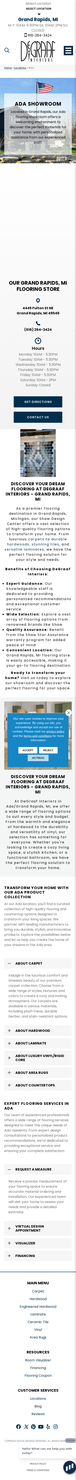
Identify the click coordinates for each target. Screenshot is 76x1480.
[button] (38, 401)
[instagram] (55, 1427)
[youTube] (40, 1427)
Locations (20, 68)
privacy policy (55, 731)
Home (8, 68)
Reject (48, 750)
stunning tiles (45, 544)
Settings (38, 758)
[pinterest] (33, 1427)
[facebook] (18, 1427)
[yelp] (48, 1427)
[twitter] (25, 1427)
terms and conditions (38, 735)
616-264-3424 (40, 35)
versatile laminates (24, 549)
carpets (36, 539)
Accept (28, 750)
